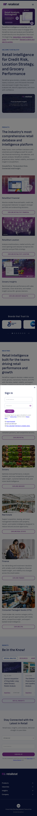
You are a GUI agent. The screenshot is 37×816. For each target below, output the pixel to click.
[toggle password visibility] (30, 406)
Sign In (9, 411)
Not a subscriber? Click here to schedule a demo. (18, 426)
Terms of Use (13, 416)
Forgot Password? (10, 421)
